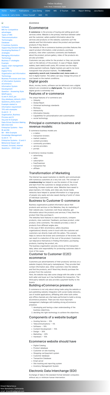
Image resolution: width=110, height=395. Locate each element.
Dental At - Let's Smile (11, 15)
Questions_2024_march (11, 102)
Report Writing (84, 11)
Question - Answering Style (13, 91)
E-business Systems (10, 45)
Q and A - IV (7, 138)
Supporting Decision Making (13, 48)
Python (13, 11)
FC (46, 15)
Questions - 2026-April (11, 148)
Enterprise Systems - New (12, 127)
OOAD (47, 11)
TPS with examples (9, 109)
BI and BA (5, 130)
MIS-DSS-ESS (7, 125)
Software (5, 27)
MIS (55, 11)
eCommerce (6, 84)
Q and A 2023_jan (9, 96)
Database (5, 42)
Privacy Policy (6, 394)
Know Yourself (29, 15)
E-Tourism (64, 11)
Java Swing (37, 11)
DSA (73, 11)
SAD (40, 15)
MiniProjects (7, 94)
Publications (24, 11)
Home (4, 11)
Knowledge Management (12, 135)
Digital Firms (7, 71)
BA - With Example (9, 133)
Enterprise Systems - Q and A (14, 140)
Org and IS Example (10, 120)
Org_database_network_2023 (14, 99)
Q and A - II (6, 112)
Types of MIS (7, 35)
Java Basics (98, 11)
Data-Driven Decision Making (13, 122)
